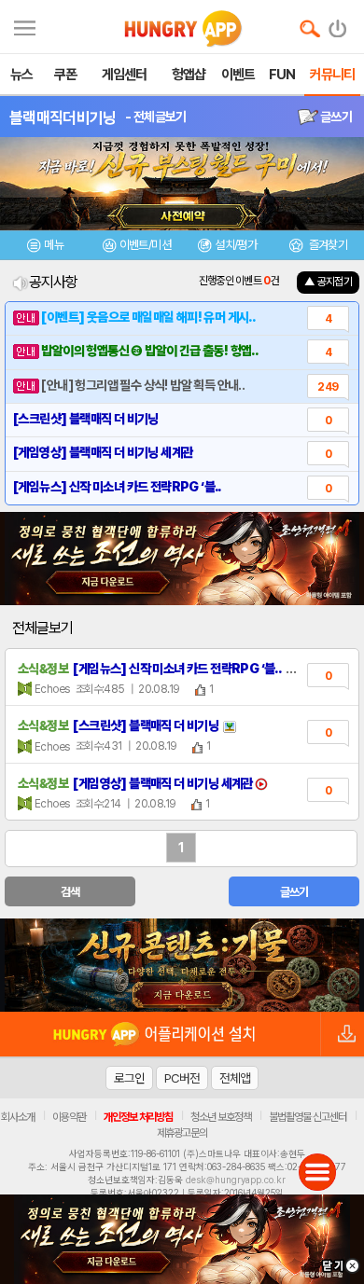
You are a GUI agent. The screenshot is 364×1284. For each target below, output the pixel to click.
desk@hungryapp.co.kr (236, 1179)
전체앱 (234, 1077)
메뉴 (53, 245)
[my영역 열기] (24, 25)
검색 (70, 892)
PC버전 (182, 1077)
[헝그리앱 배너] (182, 965)
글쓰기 (335, 116)
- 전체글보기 (155, 116)
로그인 (129, 1077)
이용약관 (69, 1117)
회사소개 (18, 1117)
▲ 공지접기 (328, 281)
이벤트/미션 (145, 245)
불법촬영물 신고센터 (307, 1117)
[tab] (45, 247)
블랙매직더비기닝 (62, 117)
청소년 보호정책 (220, 1117)
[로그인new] (338, 24)
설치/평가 (236, 245)
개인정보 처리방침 (138, 1117)
